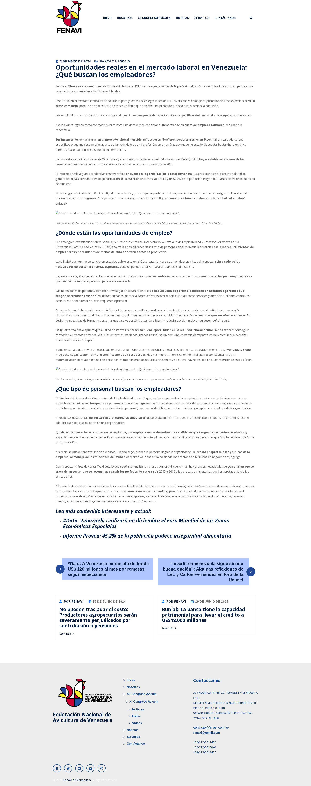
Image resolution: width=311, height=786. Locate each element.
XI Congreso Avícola (143, 701)
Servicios (201, 17)
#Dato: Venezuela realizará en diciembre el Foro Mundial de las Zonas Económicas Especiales (146, 523)
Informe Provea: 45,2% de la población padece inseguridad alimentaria (147, 535)
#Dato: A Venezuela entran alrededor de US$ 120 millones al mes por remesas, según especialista (108, 569)
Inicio (107, 17)
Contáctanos (225, 17)
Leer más (65, 633)
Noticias (182, 17)
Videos (137, 723)
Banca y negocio (115, 61)
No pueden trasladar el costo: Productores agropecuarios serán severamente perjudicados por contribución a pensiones (98, 617)
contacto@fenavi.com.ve (211, 727)
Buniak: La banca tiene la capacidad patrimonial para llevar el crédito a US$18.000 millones (203, 614)
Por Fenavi (73, 601)
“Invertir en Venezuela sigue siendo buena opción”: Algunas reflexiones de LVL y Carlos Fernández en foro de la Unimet (203, 571)
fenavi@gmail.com (206, 732)
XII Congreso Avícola (154, 17)
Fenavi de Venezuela (77, 780)
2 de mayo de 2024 (75, 61)
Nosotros (125, 17)
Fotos (136, 716)
